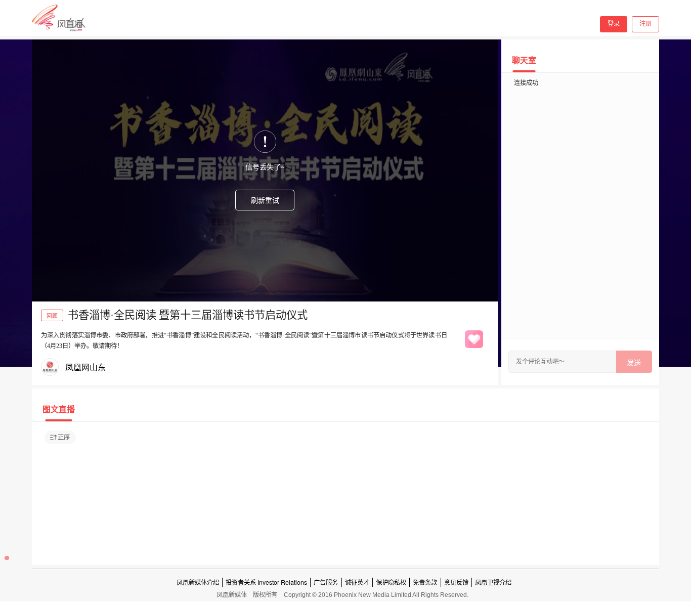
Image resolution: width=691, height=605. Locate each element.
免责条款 (425, 582)
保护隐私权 (391, 582)
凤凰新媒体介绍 (198, 582)
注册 (645, 23)
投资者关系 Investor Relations (266, 582)
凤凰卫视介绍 (493, 582)
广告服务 (326, 582)
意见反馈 (456, 582)
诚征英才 (357, 582)
